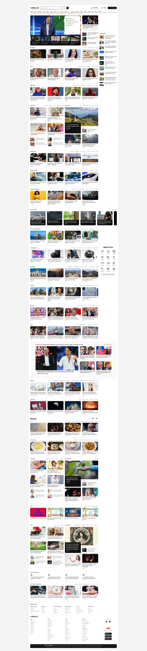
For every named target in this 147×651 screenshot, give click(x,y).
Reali (31, 81)
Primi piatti (81, 439)
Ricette (72, 11)
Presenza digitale (78, 584)
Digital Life (83, 189)
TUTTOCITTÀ (81, 645)
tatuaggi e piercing (68, 612)
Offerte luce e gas (63, 13)
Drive (44, 13)
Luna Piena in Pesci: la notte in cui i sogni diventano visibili (91, 550)
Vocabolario (84, 636)
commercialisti (90, 609)
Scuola (81, 11)
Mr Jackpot (84, 625)
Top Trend (32, 598)
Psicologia (53, 458)
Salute (85, 11)
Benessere (47, 458)
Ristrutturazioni (85, 228)
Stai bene (31, 473)
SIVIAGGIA (87, 645)
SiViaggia (32, 266)
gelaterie (43, 608)
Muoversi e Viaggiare (57, 606)
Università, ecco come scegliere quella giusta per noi (40, 139)
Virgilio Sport (50, 622)
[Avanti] (115, 218)
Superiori (96, 285)
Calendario (32, 631)
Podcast (62, 525)
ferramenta (32, 608)
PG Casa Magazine (68, 637)
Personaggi (89, 85)
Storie (97, 305)
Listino (92, 170)
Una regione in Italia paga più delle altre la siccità (72, 479)
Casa (31, 243)
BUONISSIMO (96, 645)
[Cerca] (67, 8)
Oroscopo (77, 11)
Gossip (66, 11)
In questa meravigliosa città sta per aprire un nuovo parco (92, 34)
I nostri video (33, 209)
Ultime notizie (80, 305)
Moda (66, 62)
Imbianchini (62, 380)
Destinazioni (70, 266)
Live (92, 324)
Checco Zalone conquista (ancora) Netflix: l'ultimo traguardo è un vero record (72, 98)
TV (69, 11)
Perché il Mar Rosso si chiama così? (38, 518)
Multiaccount (32, 629)
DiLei (31, 66)
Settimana (83, 525)
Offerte (85, 47)
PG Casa (66, 635)
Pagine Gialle (33, 604)
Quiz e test (96, 399)
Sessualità (62, 458)
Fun (82, 13)
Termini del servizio (49, 9)
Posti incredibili (91, 266)
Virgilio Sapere (67, 622)
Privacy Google (55, 9)
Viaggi (51, 11)
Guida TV (74, 85)
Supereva (32, 399)
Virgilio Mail (32, 620)
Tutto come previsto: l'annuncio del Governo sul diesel (110, 63)
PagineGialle (67, 632)
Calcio (77, 324)
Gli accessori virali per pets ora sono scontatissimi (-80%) (40, 562)
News (79, 85)
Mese (88, 525)
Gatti (58, 525)
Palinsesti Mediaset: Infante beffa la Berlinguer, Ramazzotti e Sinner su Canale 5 (87, 357)
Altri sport (96, 324)
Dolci (92, 439)
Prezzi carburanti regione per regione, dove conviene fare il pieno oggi (110, 42)
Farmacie (78, 421)
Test (63, 105)
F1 (86, 324)
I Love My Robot (95, 247)
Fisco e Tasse (82, 151)
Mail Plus (35, 13)
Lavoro (97, 151)
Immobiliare (77, 151)
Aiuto (31, 634)
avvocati (89, 608)
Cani (55, 525)
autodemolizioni (56, 609)
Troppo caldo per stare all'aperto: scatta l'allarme (91, 130)
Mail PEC (39, 13)
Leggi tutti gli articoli (107, 344)
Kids (31, 506)
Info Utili (88, 151)
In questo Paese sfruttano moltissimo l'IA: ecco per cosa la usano (89, 202)
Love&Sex (59, 105)
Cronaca (85, 305)
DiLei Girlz (32, 105)
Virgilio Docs (32, 626)
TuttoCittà (66, 640)
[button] (78, 33)
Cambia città (32, 421)
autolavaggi (55, 612)
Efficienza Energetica (87, 105)
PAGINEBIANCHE (76, 645)
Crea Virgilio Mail (112, 7)
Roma (33, 418)
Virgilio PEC (32, 623)
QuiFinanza (33, 151)
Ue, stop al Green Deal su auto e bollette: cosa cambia (72, 126)
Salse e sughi (67, 454)
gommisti (54, 611)
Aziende (82, 421)
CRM (97, 584)
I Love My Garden (87, 247)
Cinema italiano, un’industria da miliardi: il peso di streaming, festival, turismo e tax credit (72, 499)
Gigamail (31, 628)
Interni (83, 395)
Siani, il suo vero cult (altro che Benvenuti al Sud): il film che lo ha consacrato (55, 98)
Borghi (97, 266)
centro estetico (67, 609)
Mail (31, 13)
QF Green (67, 105)
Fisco (48, 166)
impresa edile (32, 609)
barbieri (66, 611)
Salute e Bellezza (68, 606)
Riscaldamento (56, 380)
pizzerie (43, 612)
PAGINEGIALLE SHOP (66, 645)
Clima (81, 105)
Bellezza (96, 66)
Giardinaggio (91, 228)
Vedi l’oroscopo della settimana (108, 274)
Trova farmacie (84, 633)
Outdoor (96, 228)
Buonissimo (33, 440)
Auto (81, 170)
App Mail (31, 632)
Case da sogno (67, 228)
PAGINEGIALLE (60, 645)
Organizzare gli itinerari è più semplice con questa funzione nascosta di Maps (54, 202)
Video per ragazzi (95, 506)
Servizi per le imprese (35, 584)
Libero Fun (84, 626)
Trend (96, 11)
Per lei (97, 47)
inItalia (89, 11)
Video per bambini (86, 506)
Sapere (99, 11)
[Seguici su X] (110, 622)
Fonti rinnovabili (95, 105)
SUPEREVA (100, 645)
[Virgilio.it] (34, 8)
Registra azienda (67, 634)
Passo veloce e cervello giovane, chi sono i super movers (40, 496)
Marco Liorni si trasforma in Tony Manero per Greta (72, 20)
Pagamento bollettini (71, 13)
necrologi (78, 612)
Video (62, 11)
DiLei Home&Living (35, 229)
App (48, 205)
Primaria (88, 285)
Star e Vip (84, 66)
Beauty (46, 105)
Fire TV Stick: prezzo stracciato (54, 59)
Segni (91, 525)
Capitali (86, 266)
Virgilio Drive (32, 625)
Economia (39, 11)
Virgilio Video (50, 625)
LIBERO (53, 645)
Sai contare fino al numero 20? (71, 518)
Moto (85, 170)
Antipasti (76, 439)
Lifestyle (32, 62)
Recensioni (96, 189)
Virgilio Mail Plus (32, 622)
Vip (48, 81)
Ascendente (96, 525)
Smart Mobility (67, 629)
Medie (92, 285)
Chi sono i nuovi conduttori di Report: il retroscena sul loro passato (54, 299)
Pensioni (92, 151)
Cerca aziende (84, 630)
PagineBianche (67, 638)
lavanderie (78, 608)
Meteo (47, 11)
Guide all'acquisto (91, 47)
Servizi (77, 606)
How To (87, 189)
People (79, 66)
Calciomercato (82, 324)
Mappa (92, 421)
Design (73, 228)
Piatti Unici (84, 454)
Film (93, 85)
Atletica (83, 339)
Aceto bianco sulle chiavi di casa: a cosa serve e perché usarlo (71, 222)
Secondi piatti (87, 439)
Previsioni (96, 421)
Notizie (31, 11)
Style (54, 105)
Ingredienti (96, 439)
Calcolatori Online (85, 639)
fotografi (89, 612)
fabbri (31, 612)
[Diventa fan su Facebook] (106, 622)
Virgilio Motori (33, 170)
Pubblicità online (86, 584)
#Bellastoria (85, 28)
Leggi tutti (96, 458)
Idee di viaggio (76, 266)
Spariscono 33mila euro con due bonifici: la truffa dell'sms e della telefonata (104, 222)
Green (67, 129)
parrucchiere (67, 608)
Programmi (83, 85)
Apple (78, 189)
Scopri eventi (84, 631)
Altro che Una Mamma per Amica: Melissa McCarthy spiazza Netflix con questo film (37, 98)
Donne (44, 11)
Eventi (74, 421)
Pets (31, 525)
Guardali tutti (114, 209)
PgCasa (32, 380)
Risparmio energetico (84, 380)
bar (42, 609)
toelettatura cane (79, 609)
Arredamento (78, 228)
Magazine (32, 85)
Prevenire (49, 473)
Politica (89, 305)
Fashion (50, 105)
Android (74, 189)
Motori (55, 11)
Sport (35, 11)
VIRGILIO (56, 645)
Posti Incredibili (85, 281)
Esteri (94, 305)
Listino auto (67, 628)
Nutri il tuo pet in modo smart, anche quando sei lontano (57, 557)
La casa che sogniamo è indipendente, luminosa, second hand (55, 119)
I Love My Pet (80, 247)
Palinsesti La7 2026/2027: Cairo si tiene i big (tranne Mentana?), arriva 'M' (103, 372)
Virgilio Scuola (67, 623)
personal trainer (90, 611)
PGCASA (71, 645)
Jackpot (78, 13)
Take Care (32, 458)
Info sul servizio (43, 9)
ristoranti (43, 611)
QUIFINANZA (92, 645)
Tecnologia (84, 62)
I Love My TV (73, 247)
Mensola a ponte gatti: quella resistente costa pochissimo (39, 557)
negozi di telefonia (79, 611)
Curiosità (96, 170)
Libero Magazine (50, 637)
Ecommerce (93, 584)
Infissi (97, 380)
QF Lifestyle (68, 458)
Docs (57, 13)
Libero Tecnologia (34, 189)
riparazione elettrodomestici (34, 611)
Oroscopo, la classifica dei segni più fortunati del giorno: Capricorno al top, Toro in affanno (72, 546)
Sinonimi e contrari (81, 285)
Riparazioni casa (75, 380)
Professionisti (91, 606)
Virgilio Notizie (50, 620)
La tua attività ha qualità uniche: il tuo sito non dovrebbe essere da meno (72, 597)
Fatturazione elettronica (50, 13)
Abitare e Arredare (33, 606)
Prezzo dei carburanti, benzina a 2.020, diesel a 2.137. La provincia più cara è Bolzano (111, 78)
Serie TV (96, 85)
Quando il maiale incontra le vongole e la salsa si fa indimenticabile (110, 37)
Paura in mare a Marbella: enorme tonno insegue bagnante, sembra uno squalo (37, 222)
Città (92, 11)
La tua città (84, 634)
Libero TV (49, 638)
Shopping (66, 620)
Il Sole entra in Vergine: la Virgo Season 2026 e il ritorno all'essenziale (89, 565)
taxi (54, 608)
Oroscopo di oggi (77, 525)
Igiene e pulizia (92, 380)
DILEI (84, 645)
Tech (59, 11)
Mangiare (43, 606)
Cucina (31, 454)
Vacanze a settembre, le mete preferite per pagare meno (91, 483)
